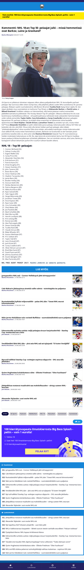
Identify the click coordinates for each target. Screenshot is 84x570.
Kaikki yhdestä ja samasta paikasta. (48, 263)
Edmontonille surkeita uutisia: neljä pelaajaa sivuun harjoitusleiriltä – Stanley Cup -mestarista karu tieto (35, 331)
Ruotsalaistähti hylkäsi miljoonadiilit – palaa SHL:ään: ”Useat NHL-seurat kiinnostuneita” (33, 302)
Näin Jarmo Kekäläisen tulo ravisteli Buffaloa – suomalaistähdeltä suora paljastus (36, 317)
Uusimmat (8, 465)
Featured (23, 414)
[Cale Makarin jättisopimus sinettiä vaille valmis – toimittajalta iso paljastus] (77, 292)
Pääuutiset (51, 414)
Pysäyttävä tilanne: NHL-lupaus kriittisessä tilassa (25, 532)
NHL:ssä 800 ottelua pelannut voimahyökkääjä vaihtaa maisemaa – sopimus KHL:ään (38, 549)
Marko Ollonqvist (7, 35)
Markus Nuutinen (8, 277)
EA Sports (14, 414)
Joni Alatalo (5, 334)
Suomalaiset (62, 414)
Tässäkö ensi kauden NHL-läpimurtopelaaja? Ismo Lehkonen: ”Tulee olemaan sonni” (38, 542)
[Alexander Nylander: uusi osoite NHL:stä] (77, 402)
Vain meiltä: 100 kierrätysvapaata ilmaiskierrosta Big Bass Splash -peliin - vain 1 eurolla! (38, 16)
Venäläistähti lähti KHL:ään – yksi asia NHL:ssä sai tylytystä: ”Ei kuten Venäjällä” (36, 343)
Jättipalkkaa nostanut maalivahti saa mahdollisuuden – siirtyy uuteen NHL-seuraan (34, 386)
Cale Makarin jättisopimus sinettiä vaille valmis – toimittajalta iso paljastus (34, 288)
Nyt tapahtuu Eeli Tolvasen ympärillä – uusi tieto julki (26, 525)
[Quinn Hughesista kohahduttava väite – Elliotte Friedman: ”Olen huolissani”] (77, 376)
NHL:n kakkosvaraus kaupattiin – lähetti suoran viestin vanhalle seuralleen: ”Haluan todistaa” (41, 528)
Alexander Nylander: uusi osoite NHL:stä (19, 398)
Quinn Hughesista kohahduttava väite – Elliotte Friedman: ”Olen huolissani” (34, 372)
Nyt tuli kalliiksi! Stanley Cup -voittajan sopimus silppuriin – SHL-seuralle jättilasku (33, 360)
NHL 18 (42, 414)
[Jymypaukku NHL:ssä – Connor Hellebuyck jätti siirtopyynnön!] (77, 279)
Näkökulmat (33, 414)
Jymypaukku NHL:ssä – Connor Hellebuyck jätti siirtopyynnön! (28, 275)
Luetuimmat (9, 512)
